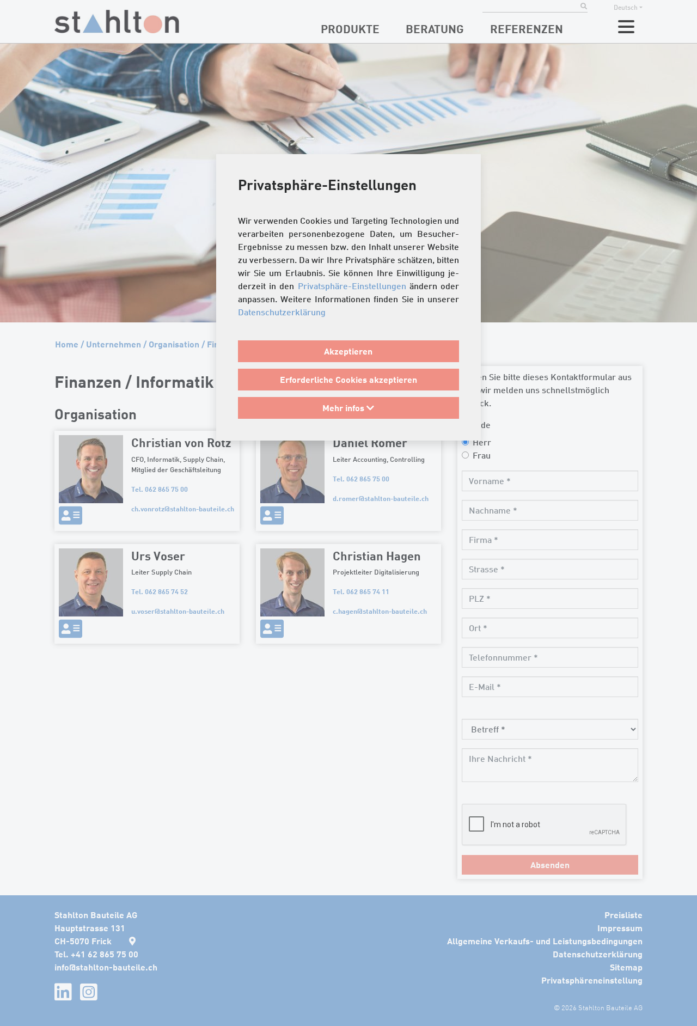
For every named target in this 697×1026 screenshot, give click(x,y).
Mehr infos (344, 407)
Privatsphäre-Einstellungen (352, 285)
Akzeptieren (348, 351)
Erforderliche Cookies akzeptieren (348, 379)
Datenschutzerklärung (282, 312)
